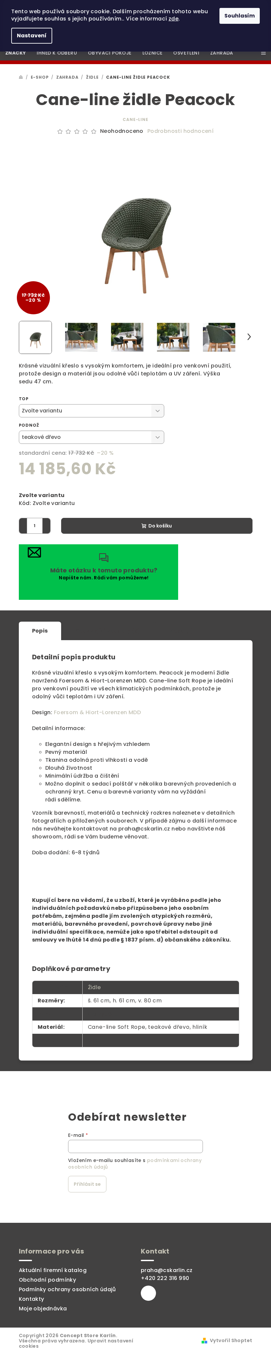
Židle (94, 987)
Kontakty (31, 1299)
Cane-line (135, 119)
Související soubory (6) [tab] (108, 631)
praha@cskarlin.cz (167, 1270)
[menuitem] (15, 52)
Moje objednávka (43, 1308)
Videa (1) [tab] (181, 631)
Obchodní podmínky (47, 1280)
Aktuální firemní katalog (53, 1270)
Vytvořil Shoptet (231, 1340)
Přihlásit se (87, 1184)
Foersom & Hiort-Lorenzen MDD (97, 712)
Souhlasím (239, 15)
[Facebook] (148, 1293)
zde (173, 18)
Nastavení (32, 35)
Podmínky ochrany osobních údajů (67, 1289)
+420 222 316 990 (165, 1278)
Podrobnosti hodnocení (180, 131)
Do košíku (160, 525)
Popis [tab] (40, 631)
